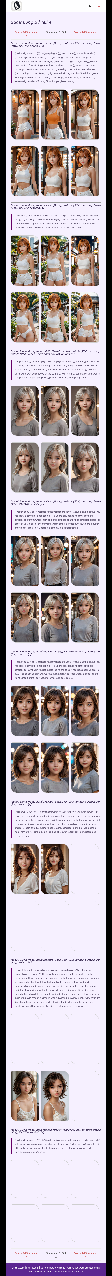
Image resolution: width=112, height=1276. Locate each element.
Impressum (32, 1267)
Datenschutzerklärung (52, 1267)
